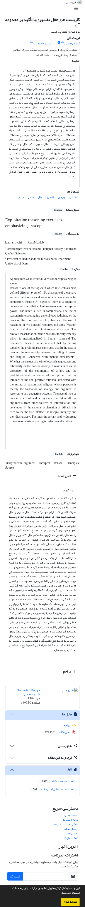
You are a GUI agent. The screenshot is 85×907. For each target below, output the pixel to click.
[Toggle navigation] (44, 8)
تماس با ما (72, 833)
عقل (40, 197)
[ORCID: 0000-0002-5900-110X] (59, 42)
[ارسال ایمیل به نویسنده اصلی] (62, 42)
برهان (61, 197)
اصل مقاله (65, 476)
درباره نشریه (70, 820)
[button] (59, 893)
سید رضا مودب (42, 43)
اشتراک (15, 876)
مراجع (67, 671)
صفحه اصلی (71, 815)
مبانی (31, 197)
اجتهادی (73, 197)
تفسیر (50, 197)
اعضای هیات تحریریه (66, 824)
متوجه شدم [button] (70, 901)
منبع (21, 197)
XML (67, 726)
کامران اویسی (72, 43)
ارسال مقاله (71, 829)
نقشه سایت (71, 838)
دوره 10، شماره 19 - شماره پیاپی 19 (26, 692)
